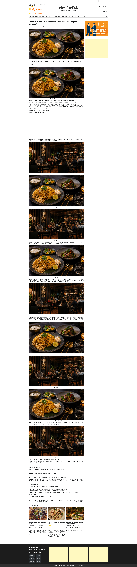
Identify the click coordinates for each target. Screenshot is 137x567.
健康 (63, 16)
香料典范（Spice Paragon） (47, 496)
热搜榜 (36, 16)
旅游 (52, 16)
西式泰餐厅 (39, 496)
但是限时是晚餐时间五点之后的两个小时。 (69, 105)
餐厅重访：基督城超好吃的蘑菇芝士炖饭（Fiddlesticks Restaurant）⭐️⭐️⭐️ (56, 524)
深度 (43, 16)
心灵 (66, 16)
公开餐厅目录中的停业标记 (38, 492)
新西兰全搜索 (68, 8)
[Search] (107, 17)
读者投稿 (91, 0)
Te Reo (84, 16)
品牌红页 (32, 558)
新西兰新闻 (32, 16)
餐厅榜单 (38, 558)
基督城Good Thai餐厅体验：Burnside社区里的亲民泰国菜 (74, 523)
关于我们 (38, 555)
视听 (69, 16)
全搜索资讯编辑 (31, 525)
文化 (72, 16)
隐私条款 (32, 561)
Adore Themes (80, 565)
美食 (49, 16)
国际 (40, 16)
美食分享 (35, 494)
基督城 (59, 16)
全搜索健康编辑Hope (46, 26)
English (79, 16)
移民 (75, 16)
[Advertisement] (96, 48)
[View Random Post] (105, 17)
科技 (56, 16)
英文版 (95, 0)
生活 (46, 16)
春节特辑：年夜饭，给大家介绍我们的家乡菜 (37, 523)
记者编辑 (38, 561)
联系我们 (32, 555)
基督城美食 (34, 496)
